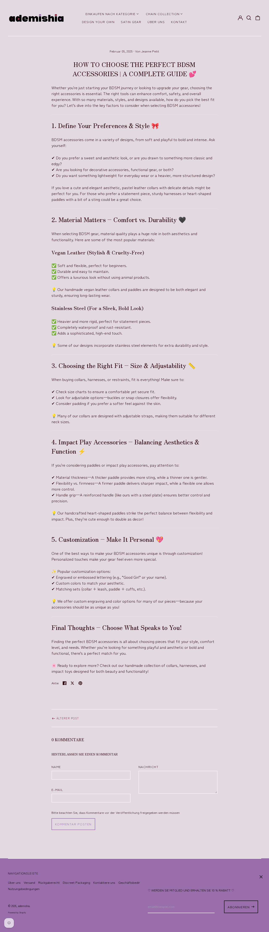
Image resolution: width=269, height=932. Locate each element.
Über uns (156, 22)
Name (56, 766)
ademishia (24, 906)
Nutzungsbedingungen (24, 888)
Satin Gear (131, 22)
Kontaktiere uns (104, 882)
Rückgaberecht (49, 882)
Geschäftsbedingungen (134, 882)
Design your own (98, 22)
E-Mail (57, 789)
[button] (249, 17)
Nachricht (148, 766)
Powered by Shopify (17, 912)
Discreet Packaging (76, 882)
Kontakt (179, 22)
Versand (29, 882)
